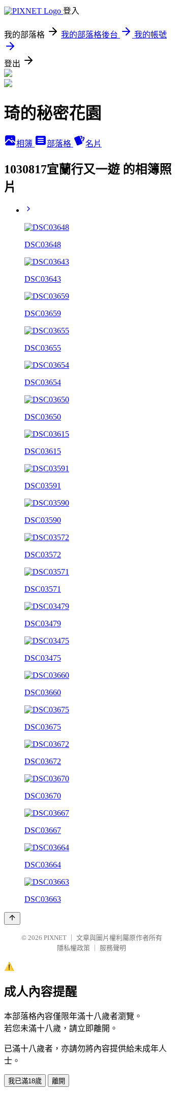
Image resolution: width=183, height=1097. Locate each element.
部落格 (60, 143)
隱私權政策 (73, 948)
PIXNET (55, 937)
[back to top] (12, 918)
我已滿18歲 (25, 1081)
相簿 (25, 143)
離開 (58, 1081)
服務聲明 (113, 948)
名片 (93, 143)
